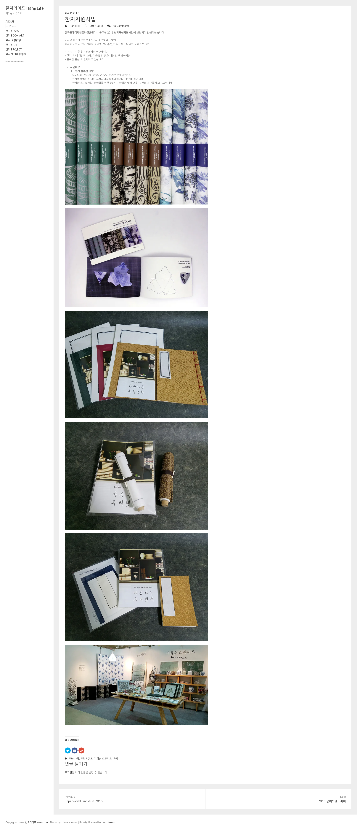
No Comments (120, 26)
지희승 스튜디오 (103, 758)
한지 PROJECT (14, 49)
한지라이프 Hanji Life (25, 8)
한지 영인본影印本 (16, 54)
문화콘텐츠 (87, 758)
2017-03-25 (96, 26)
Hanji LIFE (75, 26)
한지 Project (73, 13)
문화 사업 (74, 758)
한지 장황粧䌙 (13, 40)
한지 (115, 758)
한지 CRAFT (12, 45)
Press (12, 26)
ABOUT (10, 21)
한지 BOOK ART (15, 35)
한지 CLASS (12, 31)
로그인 (68, 772)
